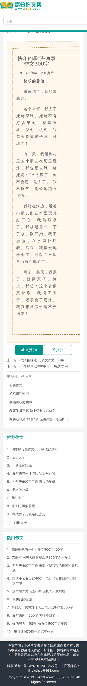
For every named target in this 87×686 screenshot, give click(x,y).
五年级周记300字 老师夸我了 (33, 615)
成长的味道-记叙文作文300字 (42, 360)
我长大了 (18, 457)
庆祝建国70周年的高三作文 (34, 631)
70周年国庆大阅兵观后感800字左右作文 (41, 557)
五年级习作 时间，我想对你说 (33, 473)
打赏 (59, 350)
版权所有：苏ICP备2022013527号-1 (34, 666)
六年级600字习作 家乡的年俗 (33, 481)
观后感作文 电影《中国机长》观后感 (38, 591)
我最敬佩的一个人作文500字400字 (37, 549)
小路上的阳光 (22, 465)
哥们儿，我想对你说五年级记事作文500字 (42, 607)
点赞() (31, 350)
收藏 (14, 376)
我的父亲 (20, 522)
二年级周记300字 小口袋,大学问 (44, 366)
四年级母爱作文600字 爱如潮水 (35, 449)
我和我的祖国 (22, 599)
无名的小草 (20, 490)
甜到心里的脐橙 (23, 506)
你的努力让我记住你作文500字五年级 (39, 623)
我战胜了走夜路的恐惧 (28, 514)
